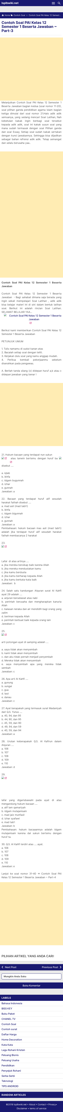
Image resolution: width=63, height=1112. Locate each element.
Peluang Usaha (10, 1060)
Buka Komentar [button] (31, 985)
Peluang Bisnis (10, 1055)
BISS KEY (7, 1008)
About (32, 1104)
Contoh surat (9, 1029)
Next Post (10, 967)
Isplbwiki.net (10, 3)
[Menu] (53, 3)
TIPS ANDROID (10, 1086)
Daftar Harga (9, 1034)
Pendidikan (8, 1065)
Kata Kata (7, 1044)
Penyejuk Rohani (11, 1070)
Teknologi (7, 1080)
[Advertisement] (31, 69)
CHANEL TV (8, 1018)
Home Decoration (12, 1039)
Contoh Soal (9, 1024)
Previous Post (50, 967)
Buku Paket (8, 1013)
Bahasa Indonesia (12, 1003)
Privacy (52, 1104)
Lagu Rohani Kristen (13, 1050)
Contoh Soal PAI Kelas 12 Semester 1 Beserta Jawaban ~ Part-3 (29, 26)
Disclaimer (22, 1108)
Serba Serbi (8, 1075)
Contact (42, 1104)
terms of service (38, 1108)
